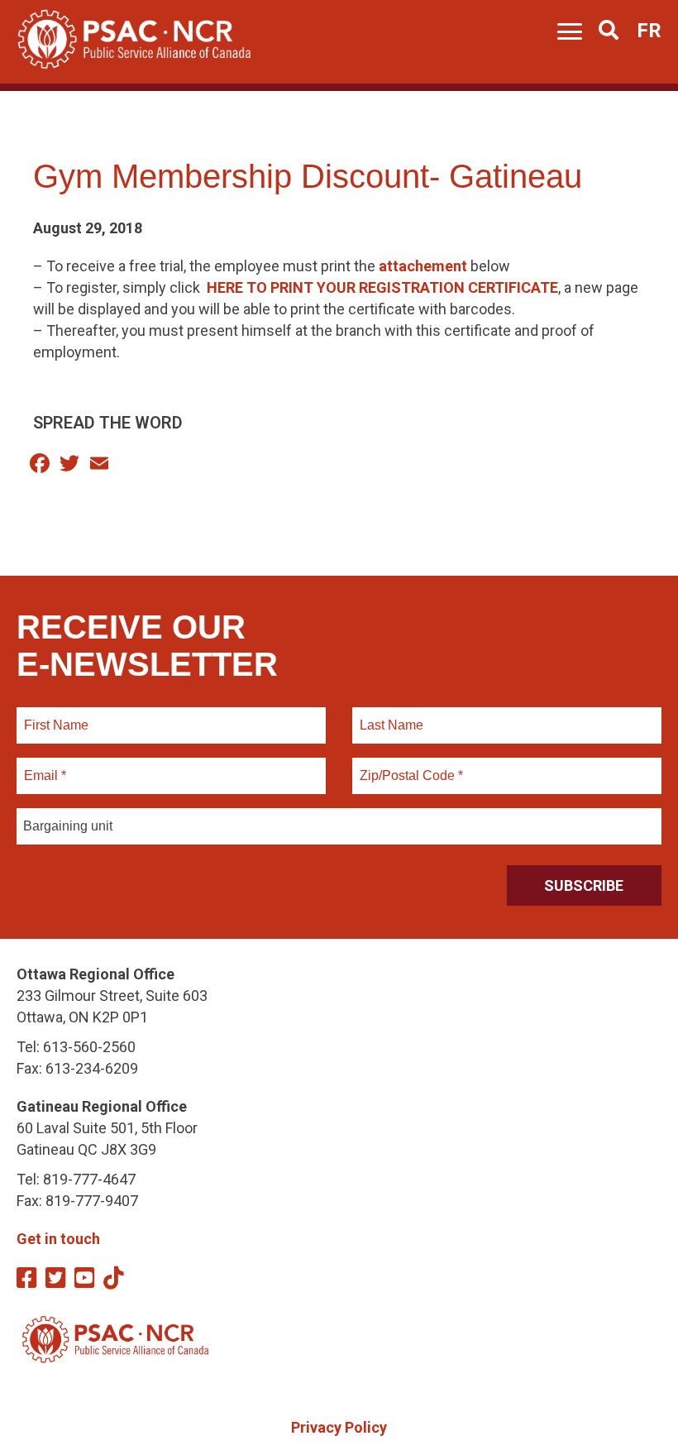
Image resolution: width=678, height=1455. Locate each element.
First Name (55, 715)
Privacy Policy (339, 1427)
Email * (44, 766)
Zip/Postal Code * (409, 766)
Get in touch (58, 1238)
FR (649, 30)
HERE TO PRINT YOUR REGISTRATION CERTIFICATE (382, 287)
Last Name (389, 715)
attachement (423, 266)
